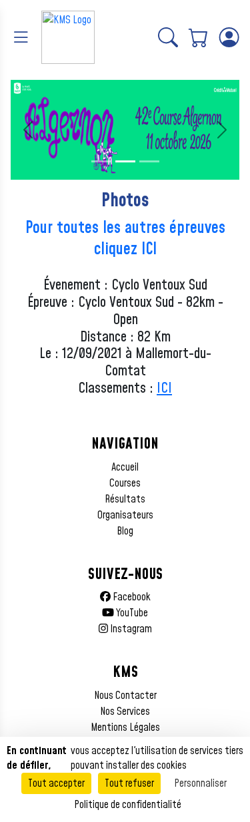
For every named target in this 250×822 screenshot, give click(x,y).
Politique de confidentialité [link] (127, 804)
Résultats (125, 499)
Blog (125, 531)
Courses (125, 483)
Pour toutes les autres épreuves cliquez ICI (125, 239)
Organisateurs (125, 515)
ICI (164, 389)
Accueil (125, 467)
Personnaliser (200, 783)
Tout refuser (129, 783)
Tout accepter (56, 783)
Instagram (130, 629)
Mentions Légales (125, 727)
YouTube (131, 613)
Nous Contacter (125, 695)
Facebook (131, 597)
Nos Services (125, 711)
